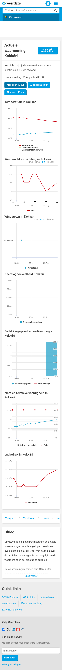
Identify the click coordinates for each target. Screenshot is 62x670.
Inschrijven (9, 657)
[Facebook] (3, 629)
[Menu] (56, 3)
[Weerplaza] (11, 3)
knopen (50, 162)
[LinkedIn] (13, 629)
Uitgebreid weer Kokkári (47, 50)
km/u (37, 162)
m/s (31, 162)
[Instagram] (22, 629)
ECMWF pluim (10, 597)
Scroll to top (56, 664)
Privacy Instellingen (11, 664)
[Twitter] (8, 629)
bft (43, 162)
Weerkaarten (9, 603)
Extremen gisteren (12, 609)
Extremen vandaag (31, 603)
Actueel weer (47, 597)
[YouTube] (18, 629)
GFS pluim (29, 597)
